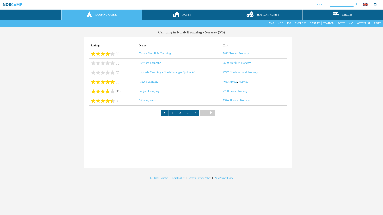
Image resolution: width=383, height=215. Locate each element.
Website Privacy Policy (200, 178)
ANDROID (300, 23)
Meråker (235, 62)
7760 (226, 91)
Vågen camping (148, 81)
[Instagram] (375, 5)
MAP (271, 23)
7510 (226, 100)
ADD (280, 23)
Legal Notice (178, 178)
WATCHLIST (363, 23)
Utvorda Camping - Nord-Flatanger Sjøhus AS (167, 72)
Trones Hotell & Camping (155, 53)
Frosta (233, 81)
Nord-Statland (238, 72)
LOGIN (318, 4)
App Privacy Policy (224, 178)
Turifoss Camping (150, 62)
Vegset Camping (149, 91)
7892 (226, 53)
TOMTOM (328, 23)
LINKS (377, 23)
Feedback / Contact (159, 178)
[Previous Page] (164, 113)
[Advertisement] (188, 141)
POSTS (341, 23)
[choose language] (365, 5)
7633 (226, 81)
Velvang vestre (148, 100)
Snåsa (233, 91)
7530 (226, 62)
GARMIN (315, 23)
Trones (234, 53)
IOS (289, 23)
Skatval (234, 100)
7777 (226, 72)
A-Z (351, 23)
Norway (244, 53)
